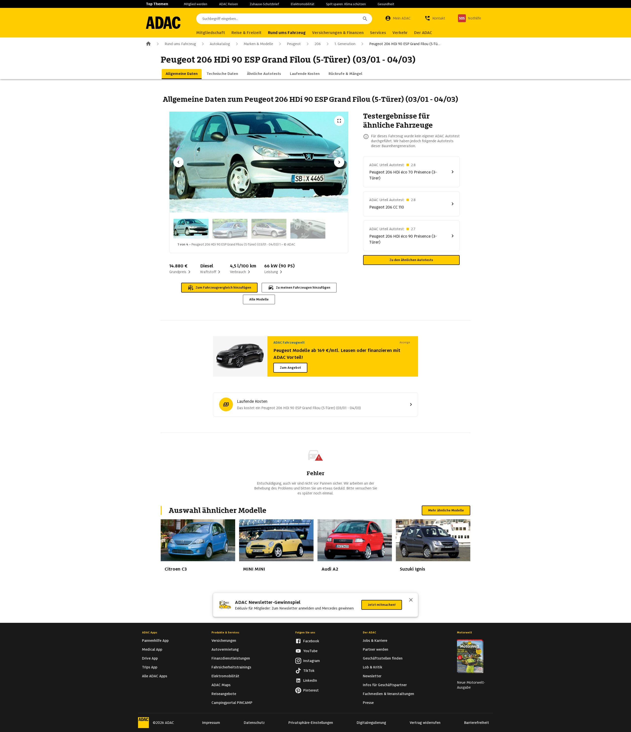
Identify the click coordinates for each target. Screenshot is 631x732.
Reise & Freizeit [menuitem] (246, 32)
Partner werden (375, 649)
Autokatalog (220, 44)
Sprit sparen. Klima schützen (346, 4)
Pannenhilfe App (155, 640)
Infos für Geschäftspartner (385, 685)
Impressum (211, 722)
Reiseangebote (223, 694)
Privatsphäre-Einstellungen (310, 722)
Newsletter (372, 676)
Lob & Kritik (372, 667)
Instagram (311, 661)
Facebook (311, 641)
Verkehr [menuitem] (400, 32)
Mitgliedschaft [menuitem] (210, 32)
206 (318, 44)
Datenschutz (254, 722)
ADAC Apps (149, 632)
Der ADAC (369, 632)
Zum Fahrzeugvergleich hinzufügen (223, 287)
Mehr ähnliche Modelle (446, 510)
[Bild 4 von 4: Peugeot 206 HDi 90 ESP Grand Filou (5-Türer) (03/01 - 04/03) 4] (307, 228)
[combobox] (284, 18)
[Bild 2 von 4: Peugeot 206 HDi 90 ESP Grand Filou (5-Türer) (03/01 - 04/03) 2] (229, 228)
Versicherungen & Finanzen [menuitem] (338, 32)
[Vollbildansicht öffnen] (339, 121)
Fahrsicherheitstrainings (231, 667)
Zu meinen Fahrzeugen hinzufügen (303, 287)
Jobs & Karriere (375, 640)
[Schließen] (411, 600)
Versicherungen (223, 640)
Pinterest (311, 690)
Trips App (149, 667)
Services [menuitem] (378, 32)
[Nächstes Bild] (339, 162)
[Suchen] (365, 19)
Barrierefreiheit (476, 722)
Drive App (150, 658)
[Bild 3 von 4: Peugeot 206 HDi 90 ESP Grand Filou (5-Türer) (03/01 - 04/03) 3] (268, 228)
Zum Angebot (290, 368)
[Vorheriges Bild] (178, 162)
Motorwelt (464, 632)
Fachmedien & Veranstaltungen (388, 694)
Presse (368, 702)
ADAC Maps (220, 685)
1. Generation (344, 44)
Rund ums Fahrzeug (180, 44)
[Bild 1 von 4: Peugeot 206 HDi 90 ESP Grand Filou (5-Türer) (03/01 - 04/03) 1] (191, 228)
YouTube (310, 651)
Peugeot (294, 44)
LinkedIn (310, 680)
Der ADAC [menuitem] (423, 32)
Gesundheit (386, 4)
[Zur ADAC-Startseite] (163, 23)
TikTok (309, 670)
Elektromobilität (302, 4)
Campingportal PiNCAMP (231, 702)
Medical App (152, 649)
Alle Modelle (259, 299)
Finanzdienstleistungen (230, 658)
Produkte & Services (225, 632)
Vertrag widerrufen (425, 722)
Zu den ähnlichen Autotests (411, 260)
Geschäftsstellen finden (383, 658)
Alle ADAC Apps (154, 676)
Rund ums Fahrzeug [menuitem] (287, 32)
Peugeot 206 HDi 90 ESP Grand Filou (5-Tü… (404, 44)
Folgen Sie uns (305, 632)
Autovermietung (225, 649)
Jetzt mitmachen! (382, 605)
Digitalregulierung (371, 722)
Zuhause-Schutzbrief (264, 4)
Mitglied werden (195, 4)
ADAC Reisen (228, 4)
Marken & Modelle (258, 44)
